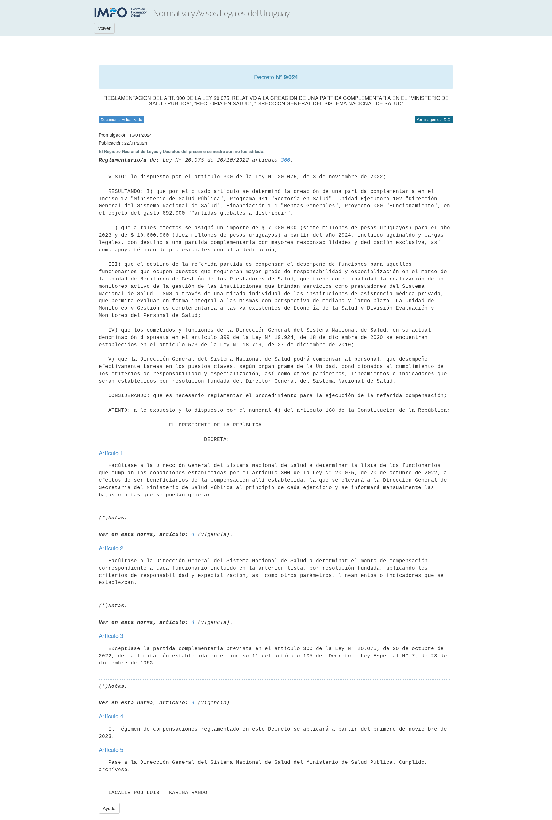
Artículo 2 (111, 548)
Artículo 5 (111, 749)
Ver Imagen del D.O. (434, 119)
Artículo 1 (111, 452)
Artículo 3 (111, 635)
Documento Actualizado (121, 119)
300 (285, 160)
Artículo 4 (111, 716)
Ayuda (109, 808)
